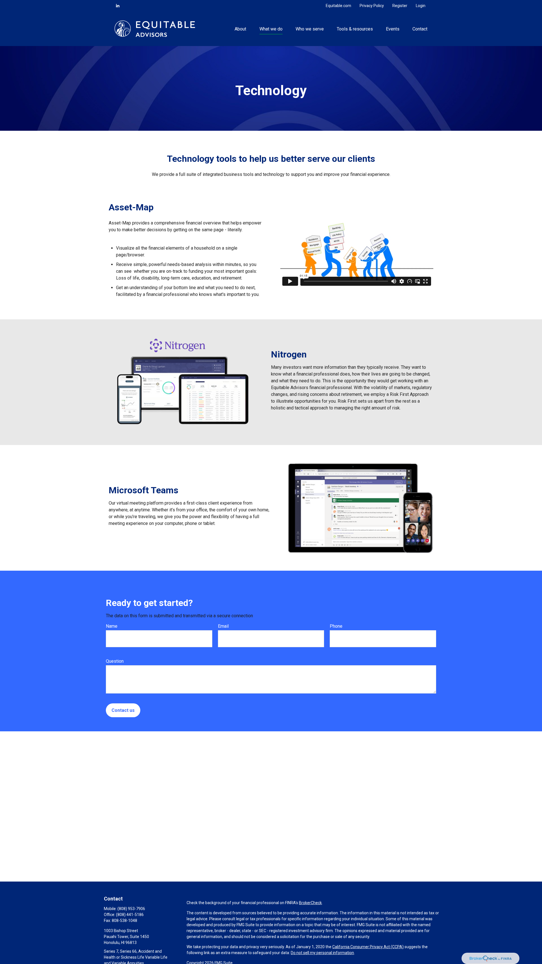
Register (399, 5)
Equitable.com (338, 5)
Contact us (123, 710)
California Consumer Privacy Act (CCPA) (368, 947)
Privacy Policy (372, 5)
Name (111, 626)
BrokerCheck (310, 902)
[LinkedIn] (117, 5)
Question (115, 661)
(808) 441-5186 (130, 914)
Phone (336, 626)
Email (223, 626)
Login (420, 5)
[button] (240, 28)
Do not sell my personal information (322, 952)
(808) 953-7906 (131, 908)
